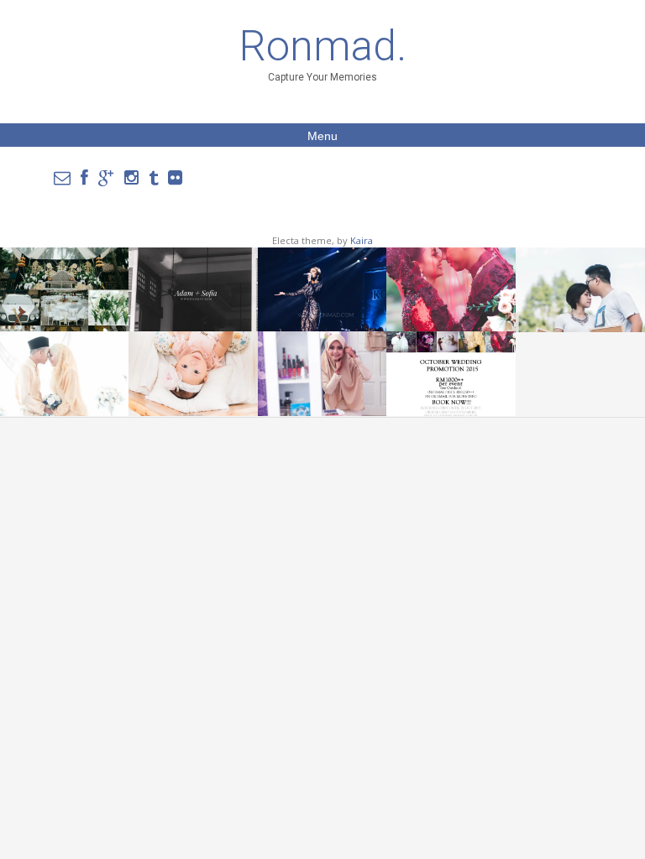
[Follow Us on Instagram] (131, 177)
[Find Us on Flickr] (175, 177)
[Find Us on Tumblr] (153, 177)
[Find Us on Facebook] (84, 177)
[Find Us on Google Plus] (106, 177)
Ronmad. (322, 46)
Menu (322, 136)
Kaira (361, 240)
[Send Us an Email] (62, 177)
